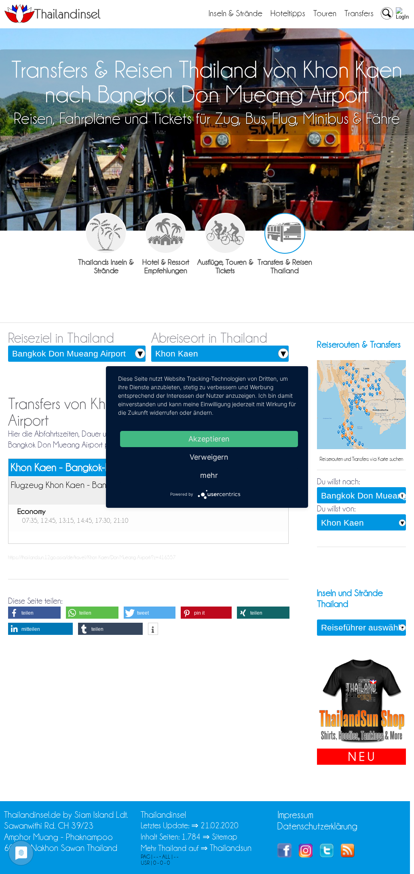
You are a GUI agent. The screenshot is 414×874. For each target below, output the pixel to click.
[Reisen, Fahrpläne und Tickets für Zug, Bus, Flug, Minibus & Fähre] (284, 233)
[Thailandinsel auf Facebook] (284, 854)
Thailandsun (230, 848)
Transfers (359, 13)
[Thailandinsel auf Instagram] (306, 854)
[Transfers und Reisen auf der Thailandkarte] (361, 447)
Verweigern (209, 457)
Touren (324, 13)
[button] (34, 613)
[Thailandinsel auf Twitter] (327, 854)
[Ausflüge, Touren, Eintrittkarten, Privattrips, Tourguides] (225, 233)
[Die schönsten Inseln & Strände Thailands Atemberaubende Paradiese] (105, 233)
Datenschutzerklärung (317, 826)
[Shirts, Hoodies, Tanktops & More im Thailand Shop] (361, 743)
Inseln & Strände (235, 13)
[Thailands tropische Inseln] (52, 20)
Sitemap (224, 837)
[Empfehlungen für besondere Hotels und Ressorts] (165, 233)
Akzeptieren (209, 439)
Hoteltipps (287, 13)
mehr (209, 475)
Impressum (295, 815)
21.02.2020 (220, 825)
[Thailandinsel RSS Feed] (348, 854)
